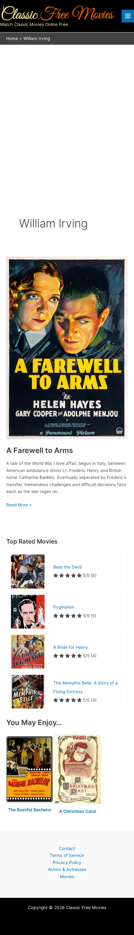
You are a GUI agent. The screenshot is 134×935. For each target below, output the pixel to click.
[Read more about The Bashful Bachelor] (30, 769)
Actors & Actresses (67, 869)
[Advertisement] (67, 115)
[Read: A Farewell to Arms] (67, 347)
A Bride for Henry (70, 647)
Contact (67, 848)
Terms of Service (67, 855)
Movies (67, 876)
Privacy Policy (67, 862)
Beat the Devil (67, 566)
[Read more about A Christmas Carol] (77, 769)
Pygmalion (63, 606)
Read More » (18, 505)
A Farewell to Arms (39, 450)
